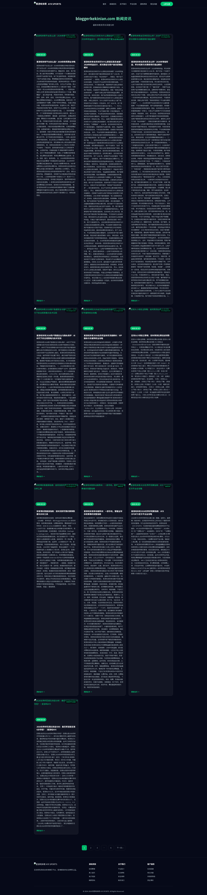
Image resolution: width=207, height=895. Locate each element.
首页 (104, 4)
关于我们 (123, 4)
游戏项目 (143, 4)
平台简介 (121, 869)
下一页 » (120, 848)
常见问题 (153, 4)
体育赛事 (92, 869)
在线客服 (150, 869)
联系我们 (121, 880)
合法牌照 (121, 873)
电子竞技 (92, 876)
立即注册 (166, 4)
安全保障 (121, 876)
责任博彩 (150, 880)
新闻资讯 (113, 4)
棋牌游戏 (92, 880)
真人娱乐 (92, 873)
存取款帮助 (151, 876)
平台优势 (133, 4)
